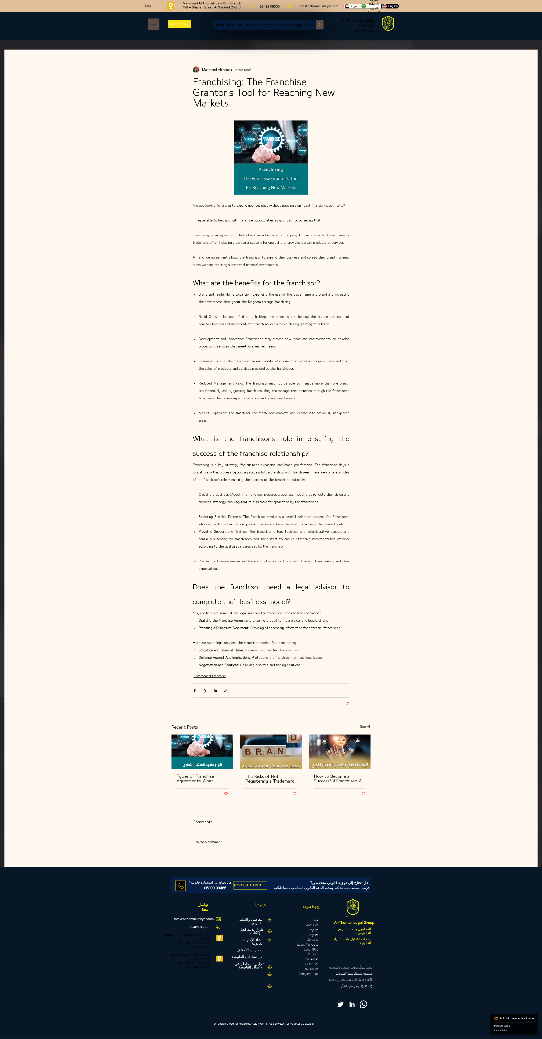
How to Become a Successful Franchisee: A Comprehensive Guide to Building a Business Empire (338, 779)
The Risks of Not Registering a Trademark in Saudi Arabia (269, 779)
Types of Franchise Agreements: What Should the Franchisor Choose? (198, 779)
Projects (312, 929)
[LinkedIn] (352, 1004)
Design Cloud (225, 1023)
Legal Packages (307, 944)
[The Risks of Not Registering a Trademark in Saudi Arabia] (271, 752)
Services (312, 939)
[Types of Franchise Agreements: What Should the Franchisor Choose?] (202, 752)
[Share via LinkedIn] (215, 691)
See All (365, 726)
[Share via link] (226, 691)
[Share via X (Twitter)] (205, 691)
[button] (153, 24)
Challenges (311, 958)
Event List (311, 963)
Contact (313, 954)
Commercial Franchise (210, 676)
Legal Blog (311, 949)
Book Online (310, 968)
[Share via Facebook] (195, 691)
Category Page (308, 973)
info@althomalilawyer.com (318, 6)
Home (314, 919)
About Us (312, 924)
